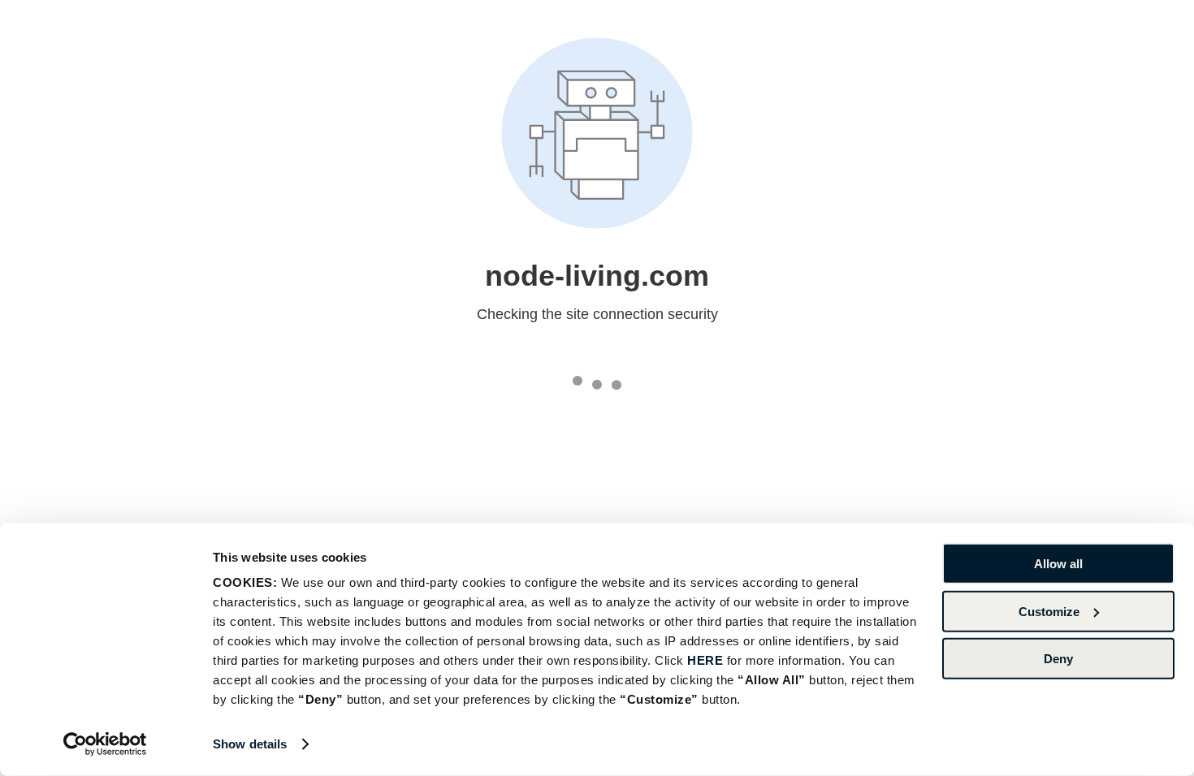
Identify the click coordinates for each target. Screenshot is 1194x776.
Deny (1058, 659)
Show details (250, 744)
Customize (1049, 611)
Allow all (1058, 564)
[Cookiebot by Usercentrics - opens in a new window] (105, 744)
